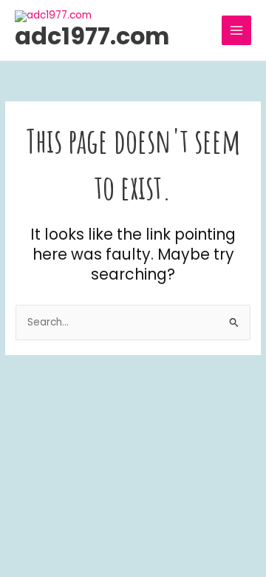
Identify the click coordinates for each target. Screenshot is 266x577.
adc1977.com (92, 36)
